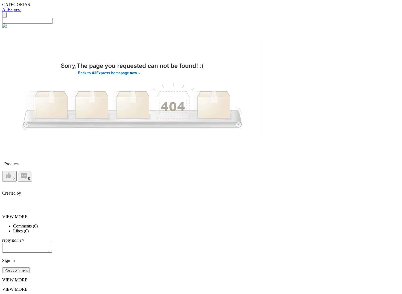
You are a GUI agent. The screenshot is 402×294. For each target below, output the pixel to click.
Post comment (16, 270)
